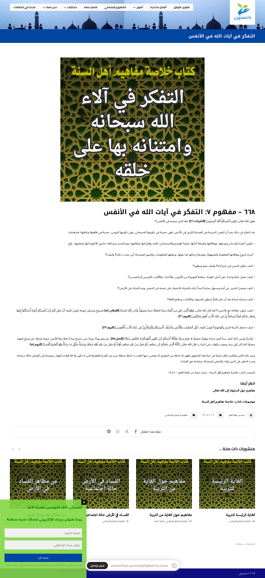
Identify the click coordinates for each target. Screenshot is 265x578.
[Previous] (19, 449)
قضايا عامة (159, 521)
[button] (136, 431)
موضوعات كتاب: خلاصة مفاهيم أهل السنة (228, 402)
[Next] (13, 449)
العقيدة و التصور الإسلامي (176, 415)
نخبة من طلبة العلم (237, 415)
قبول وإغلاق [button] (97, 565)
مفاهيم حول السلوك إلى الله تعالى (234, 390)
